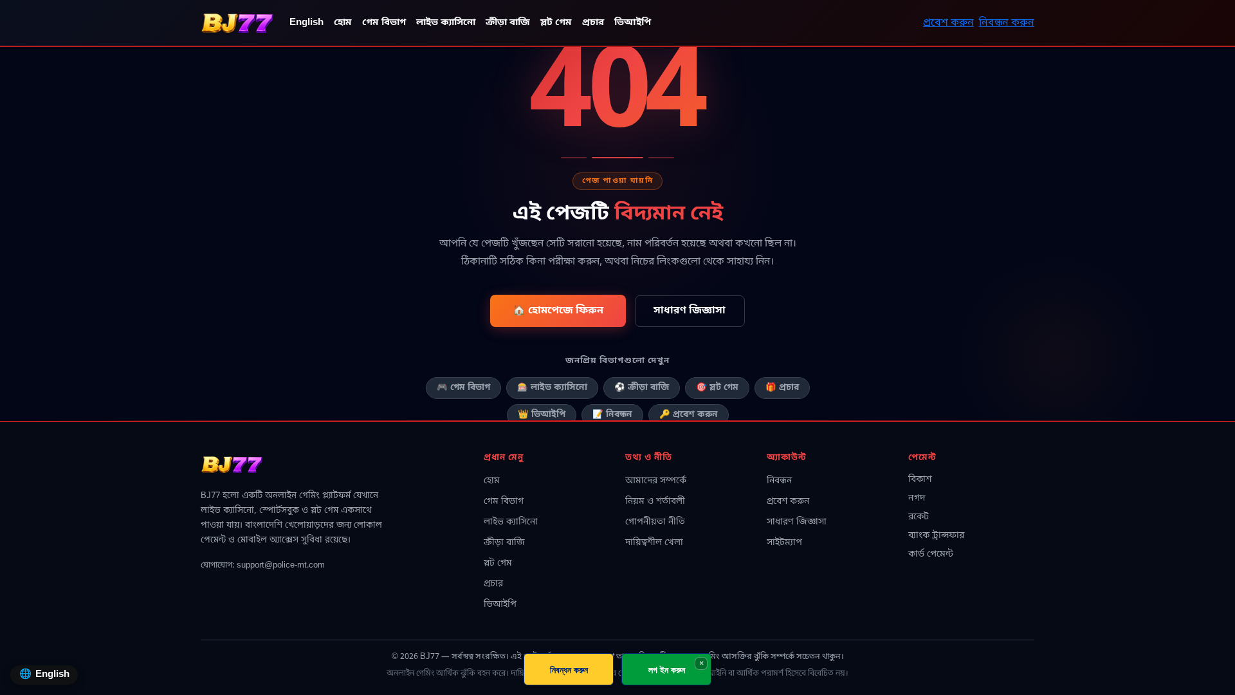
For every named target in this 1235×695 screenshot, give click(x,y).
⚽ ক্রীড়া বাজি (641, 387)
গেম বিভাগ (384, 23)
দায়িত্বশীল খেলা (654, 543)
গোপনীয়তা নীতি (655, 522)
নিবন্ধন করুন (1006, 23)
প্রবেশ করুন (948, 23)
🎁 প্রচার (782, 387)
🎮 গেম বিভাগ (463, 387)
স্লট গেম (556, 23)
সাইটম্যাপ (784, 543)
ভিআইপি (632, 23)
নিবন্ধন (779, 481)
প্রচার (593, 23)
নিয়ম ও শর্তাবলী (655, 502)
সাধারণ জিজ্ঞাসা (690, 310)
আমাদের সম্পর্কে (655, 481)
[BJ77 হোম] (237, 23)
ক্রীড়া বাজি (508, 23)
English (306, 23)
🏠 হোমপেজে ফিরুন (558, 311)
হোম (343, 23)
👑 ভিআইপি (541, 414)
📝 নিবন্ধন (612, 414)
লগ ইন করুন (666, 669)
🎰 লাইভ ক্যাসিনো (552, 387)
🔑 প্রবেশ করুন (688, 414)
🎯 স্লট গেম (717, 387)
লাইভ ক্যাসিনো (445, 23)
